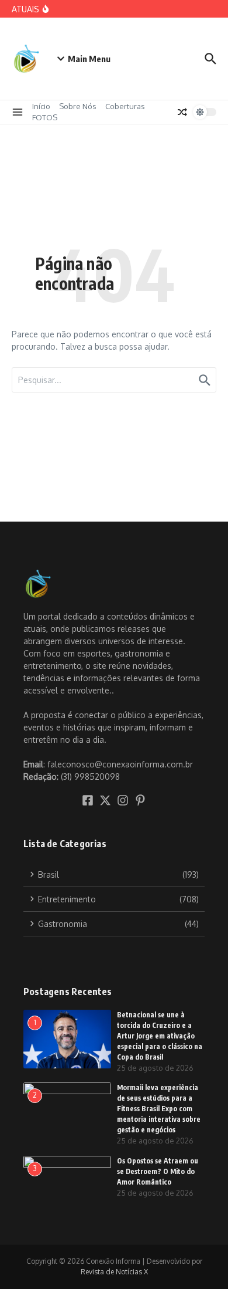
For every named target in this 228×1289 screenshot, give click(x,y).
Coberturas (125, 106)
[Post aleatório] (182, 112)
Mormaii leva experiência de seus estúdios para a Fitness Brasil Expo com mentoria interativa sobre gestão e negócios (159, 1108)
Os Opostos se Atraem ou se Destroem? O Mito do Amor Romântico (157, 1171)
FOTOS (44, 117)
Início (41, 106)
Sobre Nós (77, 106)
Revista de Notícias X (114, 1271)
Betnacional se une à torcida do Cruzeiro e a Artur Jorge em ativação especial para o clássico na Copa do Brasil (159, 1035)
